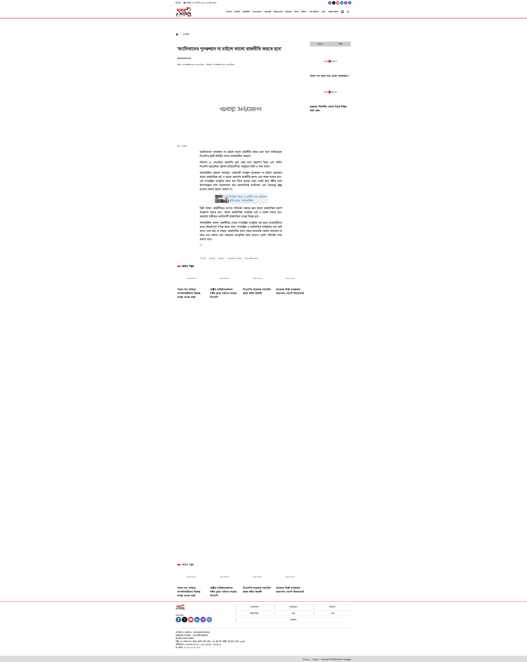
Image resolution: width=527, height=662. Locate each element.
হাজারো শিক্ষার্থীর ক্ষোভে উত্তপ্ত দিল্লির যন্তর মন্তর (328, 108)
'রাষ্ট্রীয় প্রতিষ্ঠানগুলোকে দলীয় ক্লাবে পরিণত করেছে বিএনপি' (223, 293)
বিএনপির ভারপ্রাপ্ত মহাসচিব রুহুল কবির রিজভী (257, 291)
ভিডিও (304, 11)
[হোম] (178, 34)
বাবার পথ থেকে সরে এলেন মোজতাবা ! (330, 75)
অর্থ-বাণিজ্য (314, 11)
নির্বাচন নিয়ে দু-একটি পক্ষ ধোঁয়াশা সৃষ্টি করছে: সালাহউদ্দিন (248, 198)
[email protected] (192, 647)
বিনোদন (288, 11)
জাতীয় (237, 11)
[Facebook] (329, 3)
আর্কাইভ (293, 620)
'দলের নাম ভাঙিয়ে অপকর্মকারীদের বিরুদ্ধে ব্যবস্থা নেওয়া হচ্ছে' (188, 293)
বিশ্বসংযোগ (278, 11)
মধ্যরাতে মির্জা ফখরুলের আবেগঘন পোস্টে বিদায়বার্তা (290, 291)
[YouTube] (337, 3)
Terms (315, 659)
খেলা (323, 11)
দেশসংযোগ (257, 11)
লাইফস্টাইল (333, 11)
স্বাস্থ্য (293, 613)
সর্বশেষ (229, 11)
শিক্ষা (297, 11)
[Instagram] (345, 3)
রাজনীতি (246, 11)
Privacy (306, 659)
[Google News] (349, 2)
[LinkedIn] (341, 3)
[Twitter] (333, 3)
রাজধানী (267, 11)
